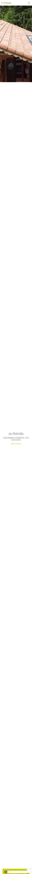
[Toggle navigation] (29, 2)
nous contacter (16, 444)
